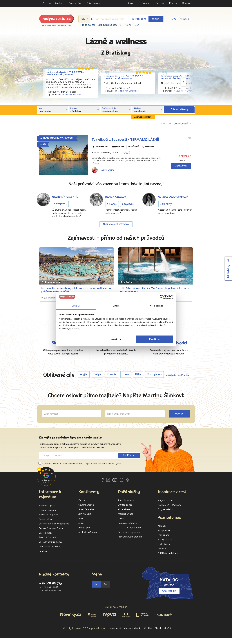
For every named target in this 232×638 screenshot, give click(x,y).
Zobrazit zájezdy (179, 109)
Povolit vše (154, 339)
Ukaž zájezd (181, 166)
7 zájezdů (128, 204)
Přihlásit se (128, 455)
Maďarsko (149, 147)
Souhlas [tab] (76, 306)
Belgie (97, 374)
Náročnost (126, 153)
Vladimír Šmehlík (107, 170)
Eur (105, 584)
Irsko (126, 374)
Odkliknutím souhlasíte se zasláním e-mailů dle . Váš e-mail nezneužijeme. (82, 463)
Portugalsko (154, 374)
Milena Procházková (173, 197)
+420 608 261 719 (107, 24)
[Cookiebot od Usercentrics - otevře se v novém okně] (161, 297)
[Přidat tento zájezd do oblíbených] (189, 138)
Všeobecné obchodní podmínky (126, 628)
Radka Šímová (115, 197)
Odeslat (179, 414)
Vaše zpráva (49, 410)
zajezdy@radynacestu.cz (51, 590)
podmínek (92, 463)
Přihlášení (184, 19)
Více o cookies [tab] (156, 306)
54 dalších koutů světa (178, 375)
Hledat (155, 19)
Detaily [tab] (116, 306)
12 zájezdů (60, 204)
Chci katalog (169, 591)
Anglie (83, 374)
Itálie (138, 374)
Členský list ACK (163, 628)
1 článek (112, 204)
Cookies (148, 628)
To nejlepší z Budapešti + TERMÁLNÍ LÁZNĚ (125, 139)
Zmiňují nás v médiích (116, 607)
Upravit (114, 339)
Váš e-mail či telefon (116, 410)
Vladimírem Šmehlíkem (70, 95)
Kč (96, 584)
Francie (111, 374)
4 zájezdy (166, 204)
